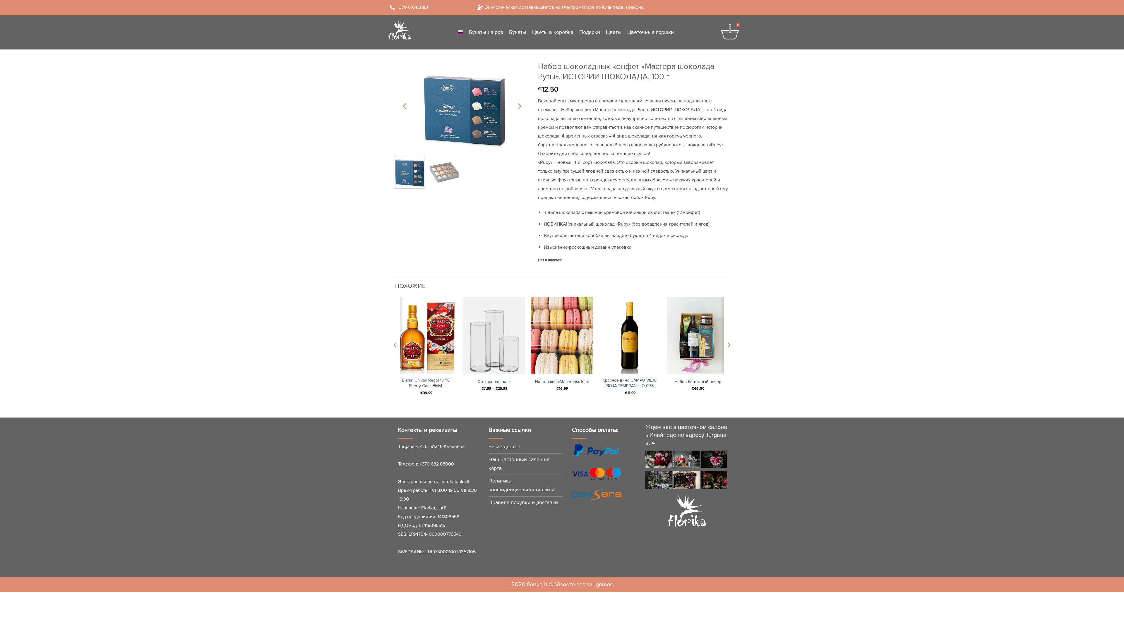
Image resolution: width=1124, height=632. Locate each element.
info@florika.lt (456, 482)
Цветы (613, 32)
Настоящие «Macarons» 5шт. (562, 381)
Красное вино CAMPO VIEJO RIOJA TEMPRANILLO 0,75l (629, 383)
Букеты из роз (486, 32)
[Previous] (405, 106)
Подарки (589, 32)
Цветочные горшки (650, 32)
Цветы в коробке (552, 32)
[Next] (519, 106)
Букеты (517, 32)
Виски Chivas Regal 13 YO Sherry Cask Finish (426, 383)
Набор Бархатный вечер (697, 381)
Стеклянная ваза (494, 381)
